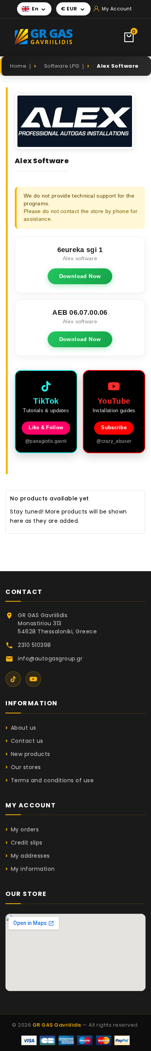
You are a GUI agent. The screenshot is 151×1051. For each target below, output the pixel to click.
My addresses (30, 856)
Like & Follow (46, 427)
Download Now (80, 276)
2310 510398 (34, 645)
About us (23, 728)
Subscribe (114, 427)
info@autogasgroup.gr (50, 658)
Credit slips (27, 842)
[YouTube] (33, 679)
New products (30, 754)
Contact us (27, 741)
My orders (25, 829)
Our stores (26, 767)
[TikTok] (13, 679)
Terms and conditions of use (52, 780)
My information (33, 869)
